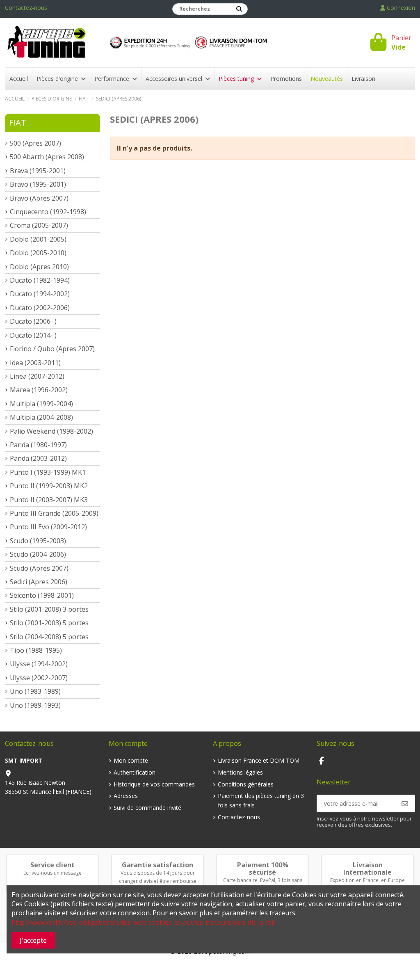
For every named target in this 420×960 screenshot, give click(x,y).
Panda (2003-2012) (38, 458)
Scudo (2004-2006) (38, 554)
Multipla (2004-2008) (41, 417)
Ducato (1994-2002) (40, 293)
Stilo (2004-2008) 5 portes (49, 636)
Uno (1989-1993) (35, 705)
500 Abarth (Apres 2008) (47, 156)
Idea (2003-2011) (35, 362)
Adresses (126, 796)
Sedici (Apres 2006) (38, 581)
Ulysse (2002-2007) (39, 677)
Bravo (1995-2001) (38, 184)
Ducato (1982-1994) (40, 280)
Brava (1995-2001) (38, 170)
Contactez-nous (26, 7)
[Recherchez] (239, 9)
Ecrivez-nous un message (52, 872)
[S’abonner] (405, 803)
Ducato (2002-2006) (40, 307)
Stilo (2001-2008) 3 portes (49, 609)
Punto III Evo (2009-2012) (48, 526)
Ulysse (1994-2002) (39, 663)
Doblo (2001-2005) (38, 239)
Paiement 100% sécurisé (262, 868)
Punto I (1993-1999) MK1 (48, 472)
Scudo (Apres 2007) (39, 568)
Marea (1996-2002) (39, 389)
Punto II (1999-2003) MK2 (49, 485)
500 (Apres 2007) (35, 143)
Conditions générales (246, 784)
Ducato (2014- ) (33, 335)
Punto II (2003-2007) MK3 (49, 499)
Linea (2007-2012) (37, 376)
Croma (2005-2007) (39, 225)
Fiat (17, 122)
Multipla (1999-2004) (41, 403)
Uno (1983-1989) (35, 691)
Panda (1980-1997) (38, 444)
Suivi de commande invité (147, 807)
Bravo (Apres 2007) (39, 198)
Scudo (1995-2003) (38, 540)
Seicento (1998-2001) (42, 595)
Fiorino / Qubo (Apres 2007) (52, 348)
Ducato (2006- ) (33, 321)
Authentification (134, 772)
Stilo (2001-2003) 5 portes (49, 622)
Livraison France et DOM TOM (258, 760)
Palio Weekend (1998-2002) (51, 431)
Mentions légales (240, 772)
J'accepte (33, 940)
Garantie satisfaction (157, 864)
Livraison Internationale (367, 868)
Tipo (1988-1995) (36, 650)
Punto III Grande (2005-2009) (54, 513)
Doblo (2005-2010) (38, 252)
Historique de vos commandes (154, 784)
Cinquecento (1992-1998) (48, 211)
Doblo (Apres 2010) (39, 266)
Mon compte (131, 760)
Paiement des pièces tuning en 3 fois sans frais (261, 800)
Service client (52, 864)
